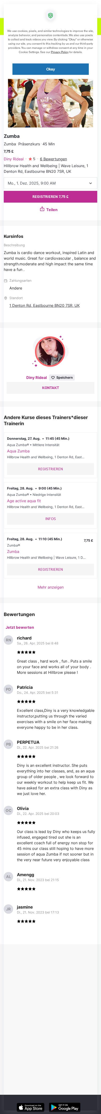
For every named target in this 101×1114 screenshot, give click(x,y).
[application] (50, 557)
